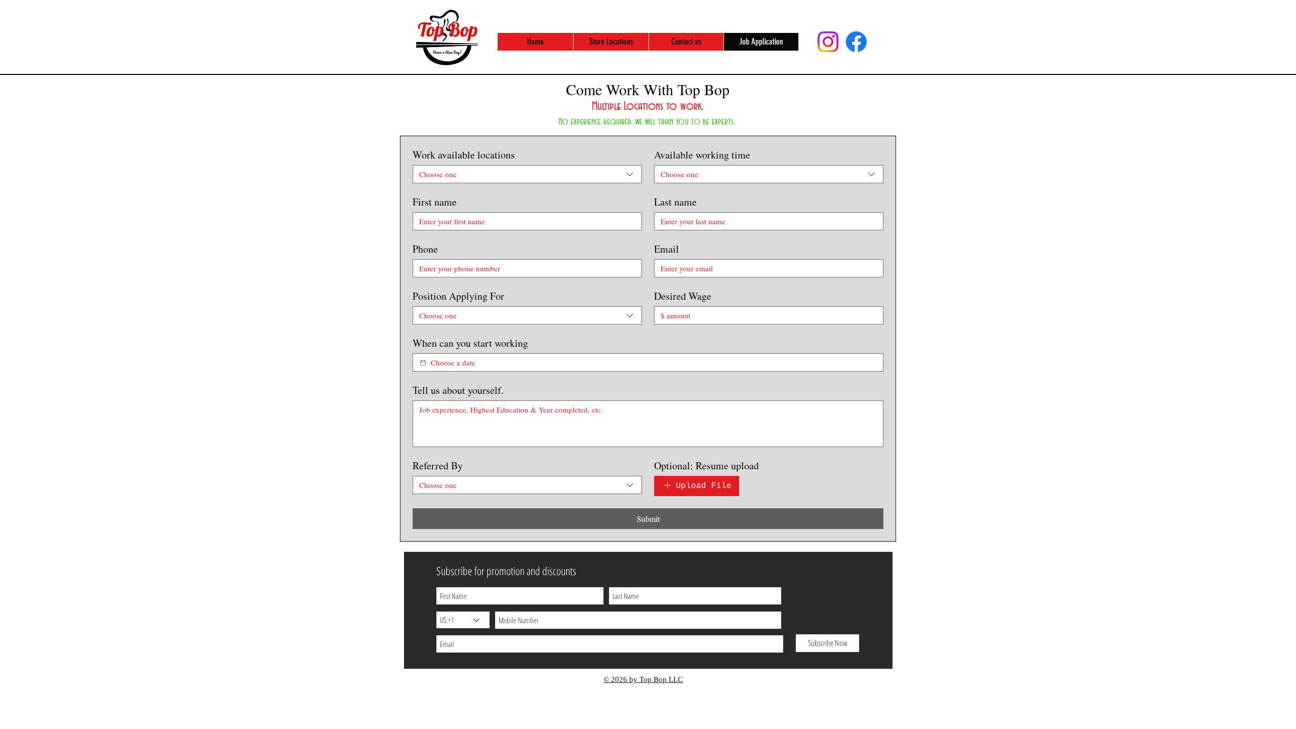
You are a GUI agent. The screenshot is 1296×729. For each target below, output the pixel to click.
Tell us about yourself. (458, 390)
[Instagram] (828, 42)
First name (435, 201)
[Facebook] (856, 42)
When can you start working (470, 343)
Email (666, 248)
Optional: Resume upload (706, 465)
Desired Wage (682, 296)
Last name (675, 201)
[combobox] (527, 174)
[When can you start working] (423, 363)
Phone (425, 248)
